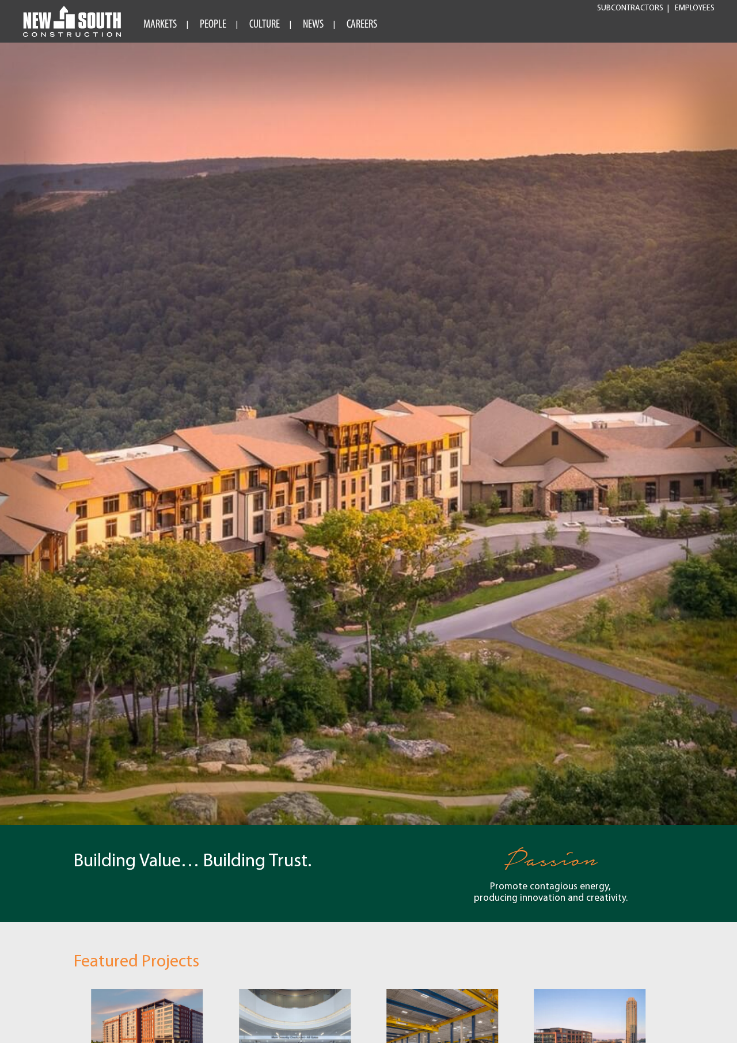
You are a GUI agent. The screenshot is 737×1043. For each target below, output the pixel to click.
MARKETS (160, 25)
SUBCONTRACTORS (630, 9)
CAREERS (362, 25)
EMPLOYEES (695, 9)
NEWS (313, 25)
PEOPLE (213, 25)
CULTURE (264, 25)
